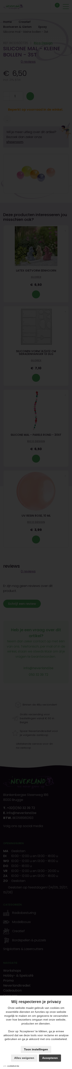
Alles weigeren (24, 1057)
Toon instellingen (36, 1049)
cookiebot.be (13, 1066)
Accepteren (50, 1057)
